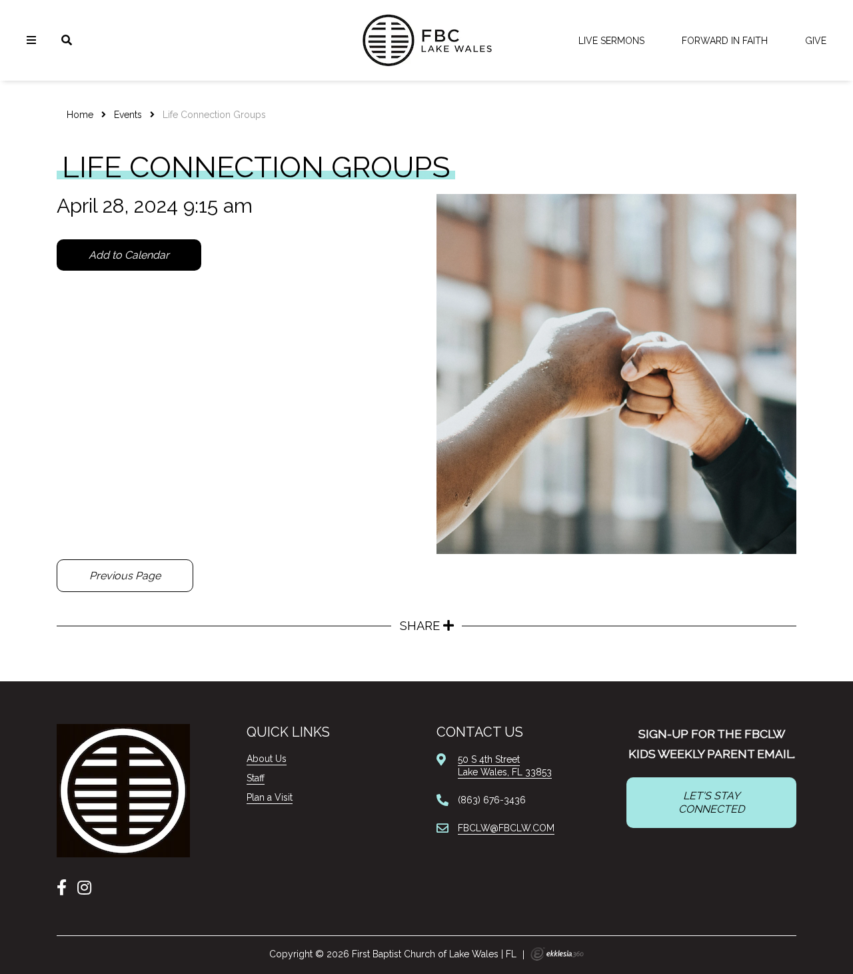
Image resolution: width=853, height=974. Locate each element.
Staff (256, 778)
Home (80, 114)
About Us (267, 758)
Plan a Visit (270, 797)
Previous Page (125, 575)
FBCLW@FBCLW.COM (506, 828)
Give (815, 40)
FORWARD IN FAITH (725, 40)
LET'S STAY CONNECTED (711, 802)
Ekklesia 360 (557, 954)
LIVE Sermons (611, 40)
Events (128, 114)
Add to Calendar (129, 255)
